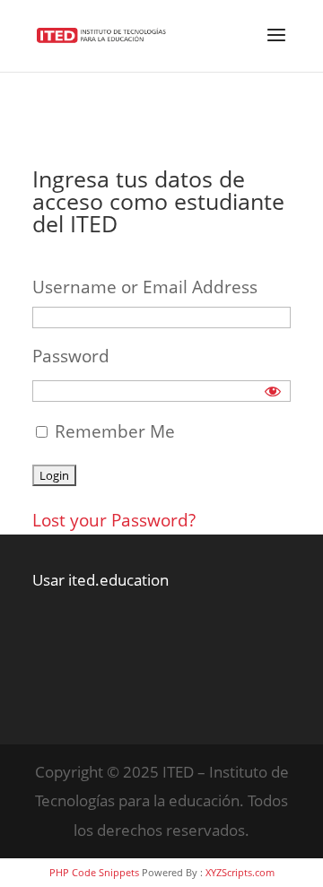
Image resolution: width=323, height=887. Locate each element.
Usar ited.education (100, 580)
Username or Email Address (145, 287)
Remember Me (112, 431)
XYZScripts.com (240, 872)
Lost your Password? (114, 520)
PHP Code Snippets (94, 872)
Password (70, 356)
